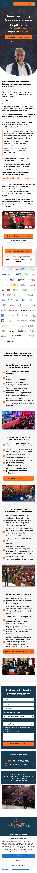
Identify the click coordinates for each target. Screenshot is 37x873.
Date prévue (7, 720)
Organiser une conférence (18, 37)
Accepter (19, 856)
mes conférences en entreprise (16, 104)
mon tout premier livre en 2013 (18, 535)
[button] (34, 838)
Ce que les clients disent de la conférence (18, 651)
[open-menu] (32, 4)
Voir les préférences (18, 865)
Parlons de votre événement (18, 236)
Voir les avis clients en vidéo (19, 251)
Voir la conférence (18, 42)
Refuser (18, 860)
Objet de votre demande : (12, 712)
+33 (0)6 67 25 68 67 (19, 240)
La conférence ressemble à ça (24, 4)
